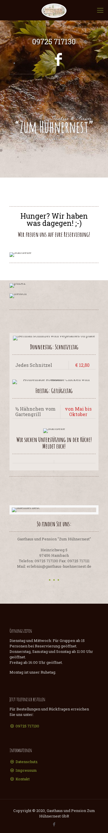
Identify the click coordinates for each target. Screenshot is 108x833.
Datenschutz (27, 761)
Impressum (26, 770)
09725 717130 (27, 726)
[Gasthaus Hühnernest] (54, 10)
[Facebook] (58, 58)
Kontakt (23, 778)
